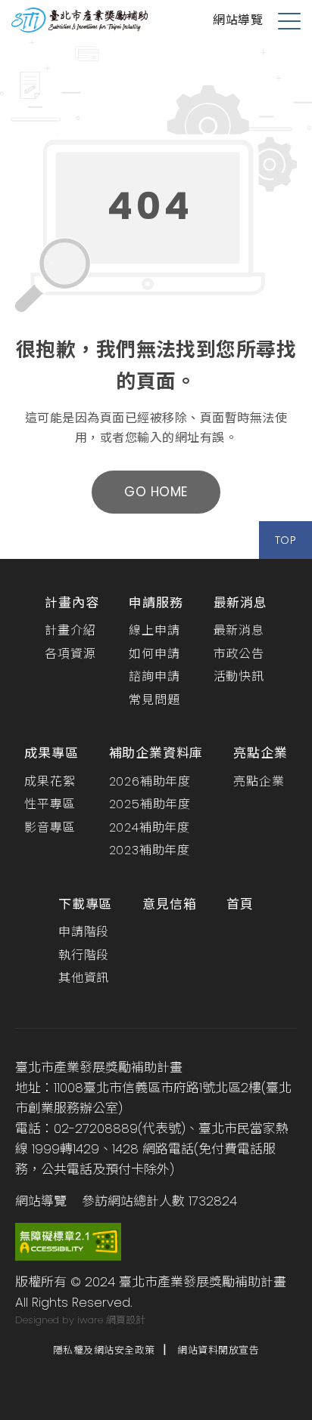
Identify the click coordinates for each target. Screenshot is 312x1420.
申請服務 (156, 603)
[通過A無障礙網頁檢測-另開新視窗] (68, 1241)
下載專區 (85, 904)
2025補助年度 (150, 804)
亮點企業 (260, 753)
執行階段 (83, 955)
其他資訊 (83, 977)
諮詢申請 (154, 676)
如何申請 (154, 653)
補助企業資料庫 (156, 753)
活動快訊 (239, 676)
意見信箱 (169, 904)
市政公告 (239, 653)
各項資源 (70, 653)
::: (4, 344)
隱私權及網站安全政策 (104, 1350)
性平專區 (49, 804)
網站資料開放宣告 (218, 1350)
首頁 (240, 904)
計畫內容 (71, 603)
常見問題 (154, 699)
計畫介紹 (70, 630)
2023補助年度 (149, 850)
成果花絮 (49, 781)
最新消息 (240, 603)
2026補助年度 (150, 781)
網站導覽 (238, 20)
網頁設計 (125, 1320)
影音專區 (49, 827)
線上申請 (154, 630)
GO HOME (155, 492)
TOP (285, 540)
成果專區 (51, 753)
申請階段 (83, 931)
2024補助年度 (149, 827)
